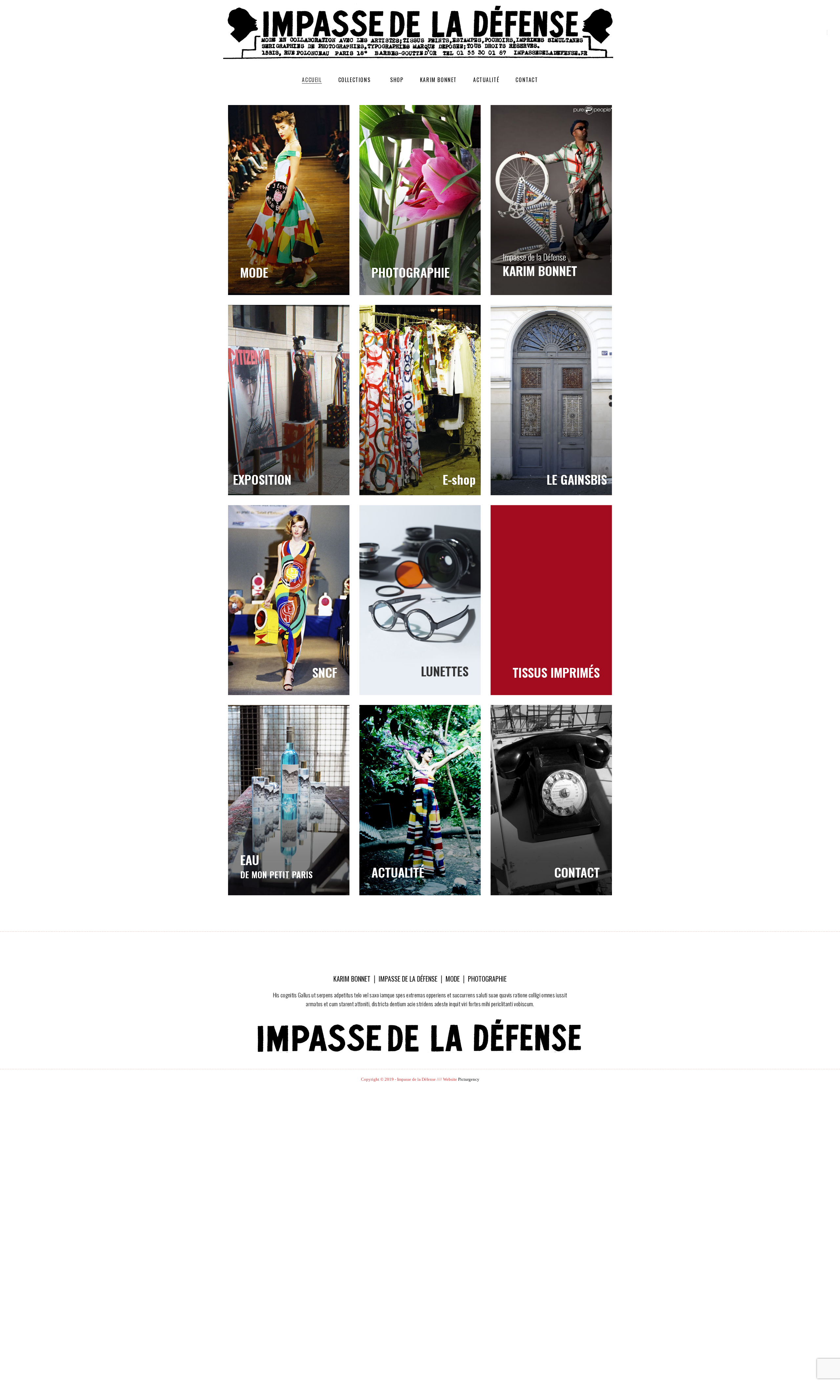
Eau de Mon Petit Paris (288, 800)
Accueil (312, 80)
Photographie (420, 200)
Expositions (288, 400)
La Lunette (420, 600)
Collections (354, 80)
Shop (396, 80)
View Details (420, 800)
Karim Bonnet (438, 80)
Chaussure (551, 600)
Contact (526, 80)
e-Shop (420, 400)
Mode (288, 200)
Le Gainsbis (551, 400)
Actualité (486, 80)
